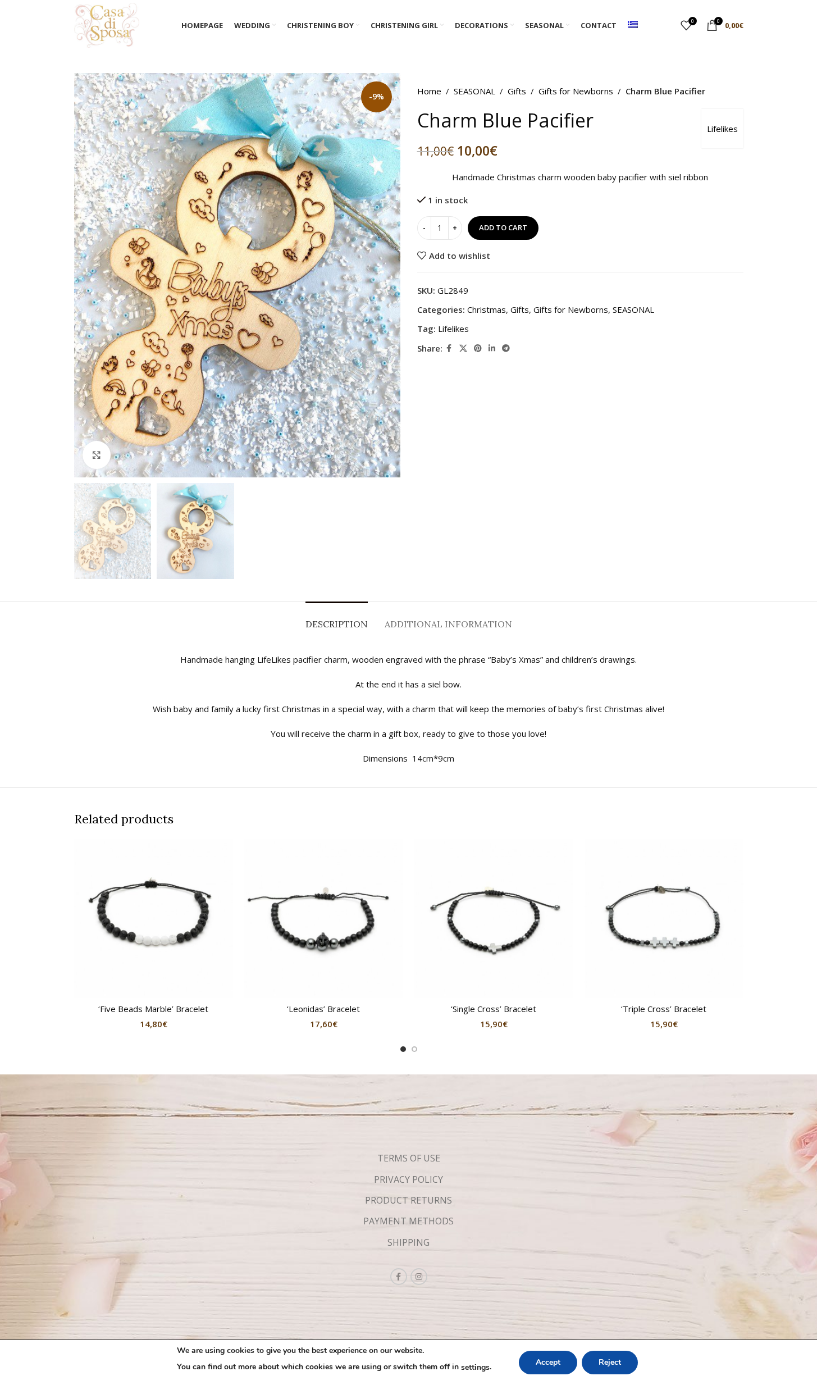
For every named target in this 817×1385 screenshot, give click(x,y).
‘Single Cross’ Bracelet (493, 1008)
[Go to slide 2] (414, 1049)
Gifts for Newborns (575, 91)
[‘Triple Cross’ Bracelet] (664, 918)
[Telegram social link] (506, 348)
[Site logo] (107, 24)
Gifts (517, 91)
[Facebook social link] (449, 348)
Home (429, 91)
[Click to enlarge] (97, 455)
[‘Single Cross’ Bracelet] (493, 918)
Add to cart (503, 227)
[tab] (336, 619)
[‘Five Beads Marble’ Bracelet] (153, 918)
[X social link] (463, 348)
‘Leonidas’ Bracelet (323, 1008)
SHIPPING (408, 1242)
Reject (610, 1362)
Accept (548, 1362)
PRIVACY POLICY (408, 1179)
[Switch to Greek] (633, 25)
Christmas (486, 309)
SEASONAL (474, 91)
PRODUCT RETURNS (408, 1200)
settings (475, 1367)
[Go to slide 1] (403, 1049)
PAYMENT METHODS (408, 1221)
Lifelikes (722, 128)
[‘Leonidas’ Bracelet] (323, 918)
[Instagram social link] (418, 1276)
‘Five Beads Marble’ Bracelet (153, 1008)
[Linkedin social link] (492, 348)
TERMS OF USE (408, 1158)
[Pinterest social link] (478, 348)
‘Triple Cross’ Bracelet (663, 1008)
